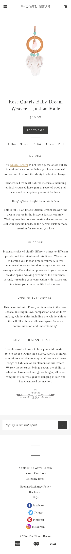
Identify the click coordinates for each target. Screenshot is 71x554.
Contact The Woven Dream (35, 467)
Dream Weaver (19, 164)
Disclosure (35, 492)
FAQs (36, 497)
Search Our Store (35, 473)
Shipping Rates (35, 478)
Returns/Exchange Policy (35, 486)
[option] (35, 49)
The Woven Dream (40, 536)
